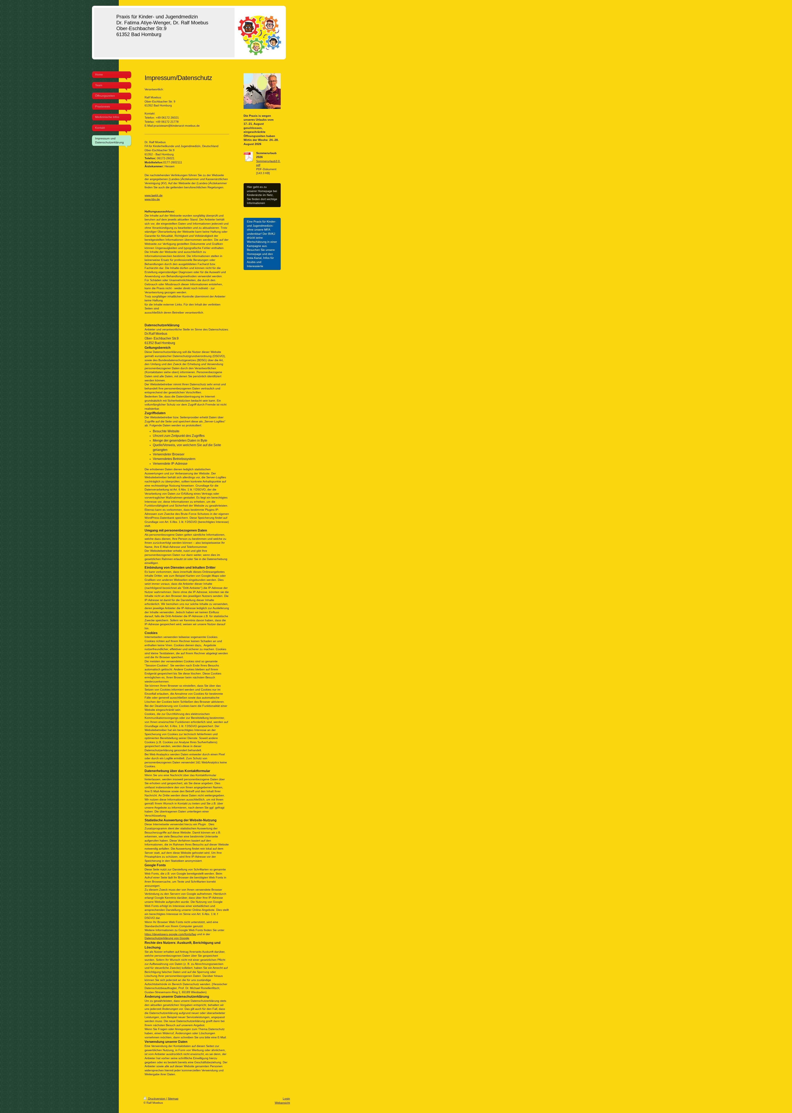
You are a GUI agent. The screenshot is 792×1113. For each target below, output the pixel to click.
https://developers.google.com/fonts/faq (170, 934)
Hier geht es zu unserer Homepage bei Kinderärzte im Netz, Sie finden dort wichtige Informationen (262, 195)
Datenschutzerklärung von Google (167, 938)
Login (286, 1098)
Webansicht (282, 1102)
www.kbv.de (152, 199)
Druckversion (156, 1098)
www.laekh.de (154, 195)
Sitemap (173, 1098)
